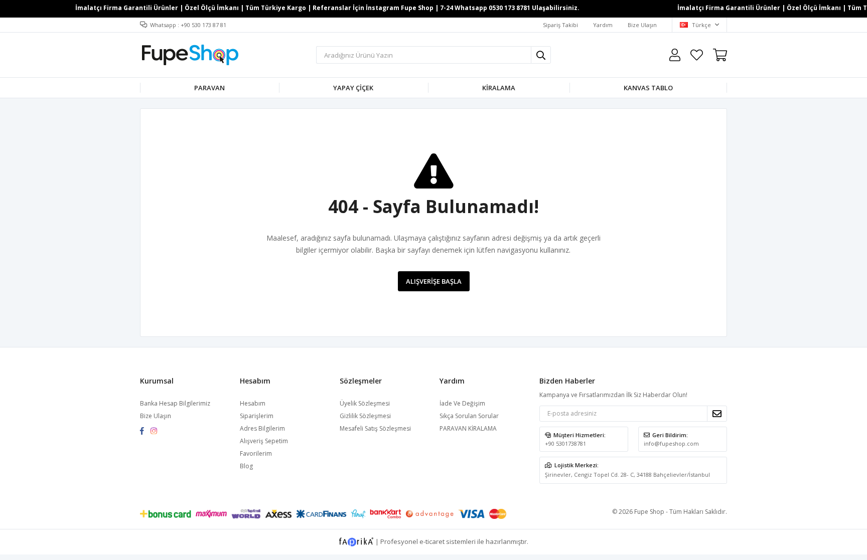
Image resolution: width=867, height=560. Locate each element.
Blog (246, 466)
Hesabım (252, 403)
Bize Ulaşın (642, 25)
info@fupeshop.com (671, 443)
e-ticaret (432, 541)
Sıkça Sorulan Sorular (469, 416)
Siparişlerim (256, 416)
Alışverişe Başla (434, 281)
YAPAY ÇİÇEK (353, 87)
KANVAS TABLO (648, 87)
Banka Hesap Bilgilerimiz (175, 403)
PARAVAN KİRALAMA (468, 428)
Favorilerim (696, 55)
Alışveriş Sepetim (264, 441)
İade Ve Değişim (462, 403)
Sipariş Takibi (560, 25)
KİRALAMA (498, 87)
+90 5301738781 (565, 443)
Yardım (603, 25)
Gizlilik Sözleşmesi (365, 416)
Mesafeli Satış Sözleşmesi (375, 428)
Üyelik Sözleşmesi (365, 403)
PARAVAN (209, 87)
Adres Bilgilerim (262, 428)
